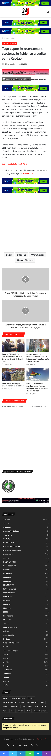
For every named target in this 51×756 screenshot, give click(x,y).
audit (9, 255)
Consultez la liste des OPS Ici (14, 164)
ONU (44, 707)
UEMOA (20, 711)
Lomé (5, 707)
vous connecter (17, 406)
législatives (14, 707)
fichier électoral (25, 260)
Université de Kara (40, 711)
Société (6, 662)
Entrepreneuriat (9, 589)
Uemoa (6, 681)
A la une (14, 38)
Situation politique (10, 651)
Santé (5, 647)
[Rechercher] (48, 13)
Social (5, 654)
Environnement (9, 593)
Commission (38, 255)
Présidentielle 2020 (11, 643)
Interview (7, 620)
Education (7, 581)
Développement (9, 566)
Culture (6, 558)
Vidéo (5, 685)
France (21, 702)
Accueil (6, 38)
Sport (5, 666)
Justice (6, 624)
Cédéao (22, 255)
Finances (7, 604)
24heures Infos (10, 64)
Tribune (6, 677)
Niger (30, 707)
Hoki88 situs (28, 173)
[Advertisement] (25, 222)
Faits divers (8, 597)
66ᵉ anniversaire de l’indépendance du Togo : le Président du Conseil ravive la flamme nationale (37, 357)
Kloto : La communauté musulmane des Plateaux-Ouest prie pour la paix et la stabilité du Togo (37, 387)
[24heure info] (25, 12)
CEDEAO (6, 539)
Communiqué (8, 543)
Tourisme (7, 674)
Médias (6, 631)
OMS (37, 707)
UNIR (28, 711)
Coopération (8, 554)
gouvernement (32, 702)
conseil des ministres (17, 698)
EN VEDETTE (8, 585)
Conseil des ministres (11, 547)
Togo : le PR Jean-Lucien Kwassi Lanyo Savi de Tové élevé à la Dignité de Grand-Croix (12, 357)
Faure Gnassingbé (9, 702)
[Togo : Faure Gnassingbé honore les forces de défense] (13, 374)
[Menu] (3, 13)
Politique (13, 43)
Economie (7, 577)
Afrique (6, 523)
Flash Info (7, 608)
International (8, 616)
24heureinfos (42, 739)
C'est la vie (7, 535)
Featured (6, 600)
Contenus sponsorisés (12, 550)
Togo (12, 711)
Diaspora (6, 570)
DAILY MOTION (9, 562)
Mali (23, 707)
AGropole (7, 527)
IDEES (5, 612)
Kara (42, 702)
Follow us (8, 718)
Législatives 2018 (10, 627)
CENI (5, 698)
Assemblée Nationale (11, 531)
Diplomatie (7, 573)
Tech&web (7, 670)
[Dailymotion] (43, 746)
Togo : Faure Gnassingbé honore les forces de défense (13, 384)
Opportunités (8, 635)
